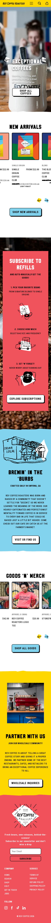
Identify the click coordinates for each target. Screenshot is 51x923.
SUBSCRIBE (26, 858)
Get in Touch (10, 890)
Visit (6, 886)
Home (7, 875)
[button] (39, 3)
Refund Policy (37, 882)
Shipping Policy (37, 886)
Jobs (6, 894)
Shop (6, 882)
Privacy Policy (37, 890)
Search (8, 879)
